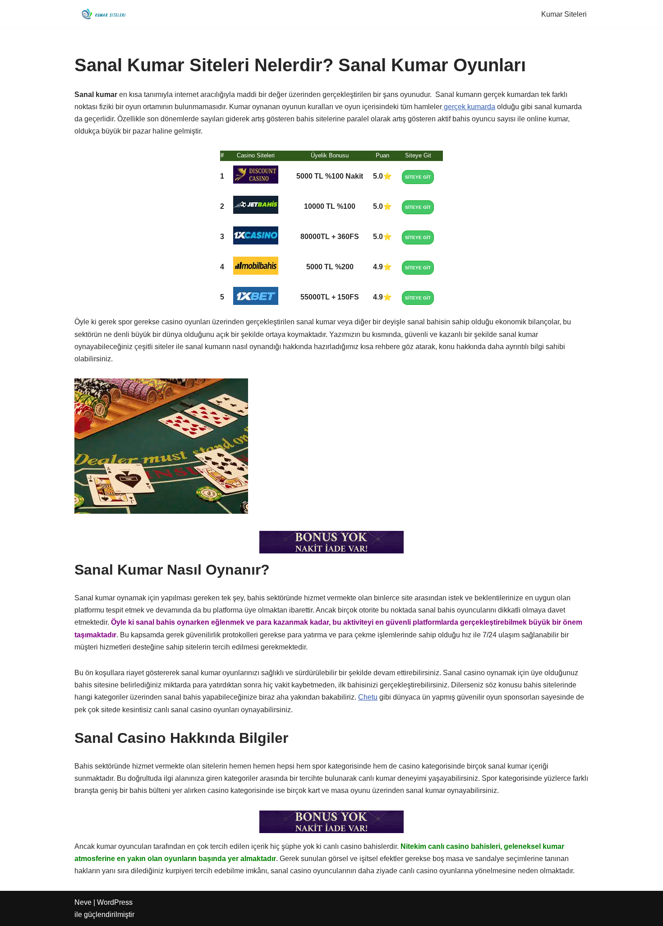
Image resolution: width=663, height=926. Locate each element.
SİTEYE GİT (418, 177)
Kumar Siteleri (564, 14)
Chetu (368, 697)
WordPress (115, 902)
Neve (83, 902)
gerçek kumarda (468, 107)
